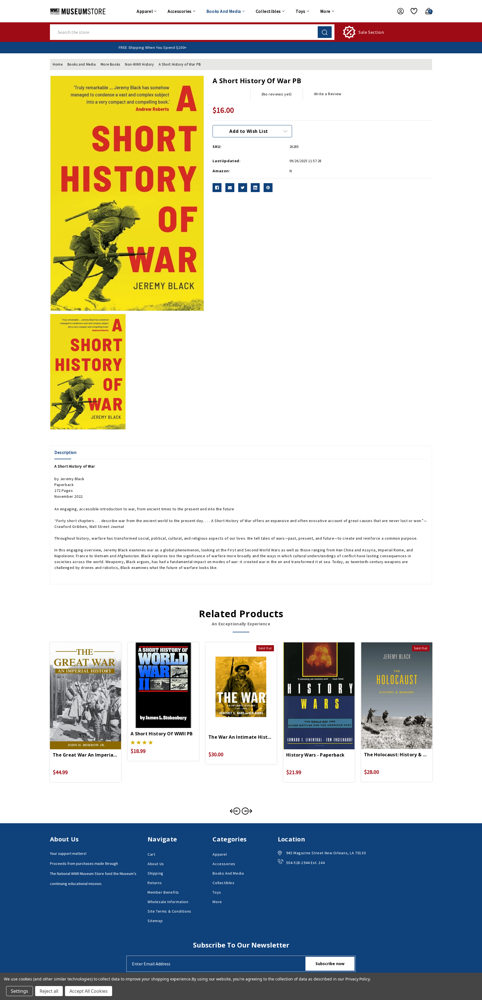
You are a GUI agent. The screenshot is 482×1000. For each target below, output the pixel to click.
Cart (151, 854)
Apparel (145, 11)
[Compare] (92, 685)
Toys (300, 11)
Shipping (155, 873)
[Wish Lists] (412, 11)
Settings (19, 991)
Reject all (49, 991)
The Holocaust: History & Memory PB (397, 755)
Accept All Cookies (88, 991)
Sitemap (155, 920)
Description (65, 452)
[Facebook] (217, 187)
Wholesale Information (168, 901)
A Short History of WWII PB (162, 734)
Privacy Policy (357, 979)
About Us (156, 863)
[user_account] (398, 11)
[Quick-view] (79, 685)
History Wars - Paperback (315, 755)
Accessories (180, 11)
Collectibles (268, 11)
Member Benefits (163, 892)
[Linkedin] (255, 187)
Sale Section (371, 32)
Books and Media (223, 11)
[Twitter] (242, 187)
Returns (155, 882)
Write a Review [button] (327, 93)
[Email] (229, 187)
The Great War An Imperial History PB (85, 755)
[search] (325, 32)
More (325, 11)
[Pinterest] (268, 187)
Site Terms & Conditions (169, 911)
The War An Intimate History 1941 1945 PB (241, 737)
